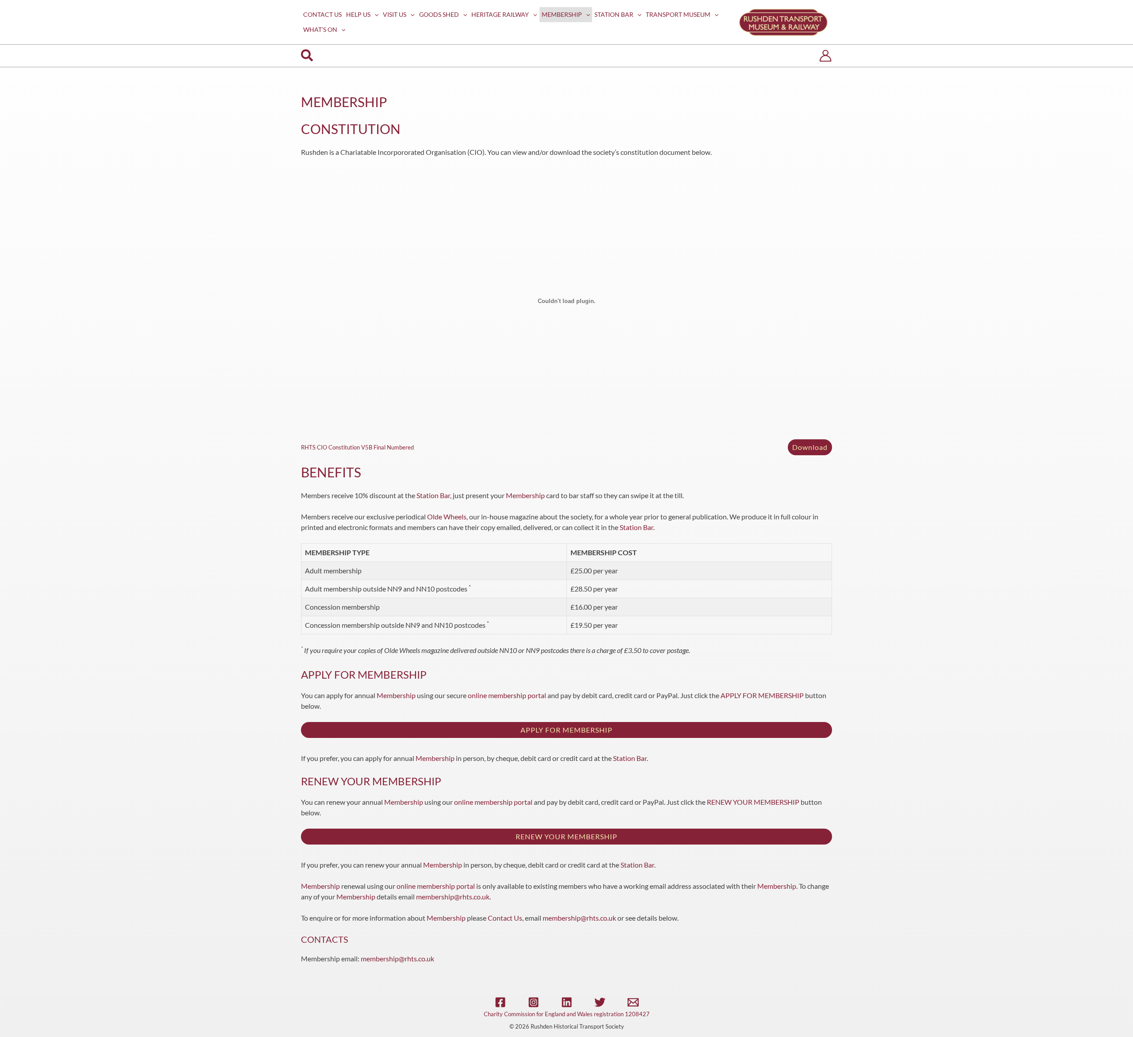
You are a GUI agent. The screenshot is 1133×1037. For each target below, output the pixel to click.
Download (810, 447)
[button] (374, 15)
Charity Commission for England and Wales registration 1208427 (567, 1014)
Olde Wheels (446, 516)
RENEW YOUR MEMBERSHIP (753, 802)
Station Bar (433, 495)
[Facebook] (500, 1002)
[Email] (633, 1002)
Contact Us (505, 918)
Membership (525, 495)
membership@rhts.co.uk (452, 896)
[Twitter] (599, 1002)
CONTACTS (324, 939)
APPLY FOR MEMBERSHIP (762, 695)
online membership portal (507, 695)
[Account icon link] (825, 55)
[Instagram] (533, 1002)
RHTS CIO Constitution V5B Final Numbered (357, 447)
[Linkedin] (566, 1002)
